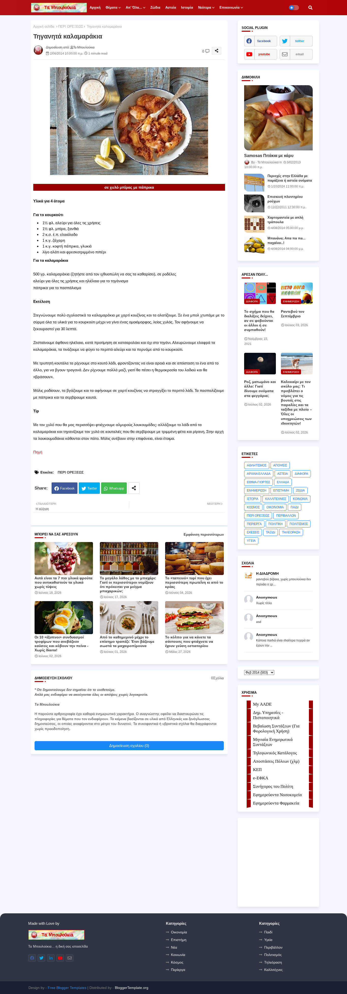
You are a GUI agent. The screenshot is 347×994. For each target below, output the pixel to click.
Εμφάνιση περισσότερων (204, 534)
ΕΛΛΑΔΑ (283, 482)
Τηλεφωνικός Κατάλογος (275, 753)
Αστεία (170, 7)
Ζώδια (155, 7)
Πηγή (37, 452)
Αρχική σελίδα (43, 26)
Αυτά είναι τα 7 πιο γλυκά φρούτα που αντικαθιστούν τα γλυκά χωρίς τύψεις (63, 582)
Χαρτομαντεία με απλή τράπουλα (285, 220)
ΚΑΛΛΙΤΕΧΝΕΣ (275, 499)
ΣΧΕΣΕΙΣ (253, 532)
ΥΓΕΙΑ (251, 541)
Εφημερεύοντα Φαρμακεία (276, 803)
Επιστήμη (178, 940)
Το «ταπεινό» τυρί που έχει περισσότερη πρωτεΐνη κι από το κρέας (194, 582)
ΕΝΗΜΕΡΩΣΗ (256, 490)
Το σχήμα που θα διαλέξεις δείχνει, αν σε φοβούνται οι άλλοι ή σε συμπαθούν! (259, 320)
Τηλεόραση (273, 962)
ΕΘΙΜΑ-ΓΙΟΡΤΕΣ (258, 482)
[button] (310, 8)
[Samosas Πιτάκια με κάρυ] (278, 117)
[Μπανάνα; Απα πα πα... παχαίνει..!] (254, 245)
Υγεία (268, 940)
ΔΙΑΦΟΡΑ (301, 474)
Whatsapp (116, 488)
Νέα (174, 947)
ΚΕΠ (257, 769)
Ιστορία (187, 7)
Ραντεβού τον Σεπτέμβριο (292, 313)
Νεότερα (204, 7)
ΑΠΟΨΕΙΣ (280, 465)
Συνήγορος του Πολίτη (273, 786)
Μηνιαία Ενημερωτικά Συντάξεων (273, 742)
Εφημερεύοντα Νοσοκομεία (277, 794)
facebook (264, 41)
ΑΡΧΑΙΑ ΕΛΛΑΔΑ (259, 474)
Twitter (92, 488)
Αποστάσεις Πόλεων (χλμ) (276, 761)
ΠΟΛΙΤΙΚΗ (276, 524)
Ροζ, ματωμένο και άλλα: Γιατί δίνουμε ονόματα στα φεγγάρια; (260, 389)
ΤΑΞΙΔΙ (270, 532)
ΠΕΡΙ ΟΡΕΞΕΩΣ (70, 26)
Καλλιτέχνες (273, 970)
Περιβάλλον (273, 947)
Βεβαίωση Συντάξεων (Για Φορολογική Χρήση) (276, 729)
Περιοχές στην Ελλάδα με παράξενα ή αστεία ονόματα (289, 178)
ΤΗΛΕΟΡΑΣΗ (291, 532)
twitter (299, 41)
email (300, 54)
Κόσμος (177, 962)
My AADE (262, 704)
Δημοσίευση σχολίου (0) (129, 745)
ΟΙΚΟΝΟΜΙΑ (275, 507)
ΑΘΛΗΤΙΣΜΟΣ (256, 465)
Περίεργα (178, 970)
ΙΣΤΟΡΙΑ (252, 499)
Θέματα (111, 7)
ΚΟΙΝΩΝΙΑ (300, 499)
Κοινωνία (178, 955)
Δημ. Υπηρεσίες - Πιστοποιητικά (268, 715)
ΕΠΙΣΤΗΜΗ (281, 490)
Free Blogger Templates (67, 988)
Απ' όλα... (134, 7)
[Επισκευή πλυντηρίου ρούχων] (254, 203)
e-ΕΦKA (260, 778)
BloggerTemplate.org (131, 988)
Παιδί (268, 932)
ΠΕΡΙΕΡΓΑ (254, 524)
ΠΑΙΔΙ (294, 507)
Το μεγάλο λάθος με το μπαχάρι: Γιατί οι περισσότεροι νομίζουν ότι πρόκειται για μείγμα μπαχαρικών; (128, 584)
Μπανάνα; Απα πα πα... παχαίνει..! (286, 240)
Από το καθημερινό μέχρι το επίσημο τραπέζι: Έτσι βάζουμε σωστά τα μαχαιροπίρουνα (127, 641)
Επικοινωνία (229, 7)
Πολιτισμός (273, 955)
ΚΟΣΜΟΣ (253, 507)
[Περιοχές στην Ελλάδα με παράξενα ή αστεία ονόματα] (254, 182)
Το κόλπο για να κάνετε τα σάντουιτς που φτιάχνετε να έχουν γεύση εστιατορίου (189, 641)
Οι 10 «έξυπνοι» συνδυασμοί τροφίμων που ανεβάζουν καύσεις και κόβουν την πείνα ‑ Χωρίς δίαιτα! (61, 643)
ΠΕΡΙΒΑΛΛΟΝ (286, 515)
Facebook (67, 488)
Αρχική (95, 7)
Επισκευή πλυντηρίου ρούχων (285, 199)
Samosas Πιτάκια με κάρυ (268, 155)
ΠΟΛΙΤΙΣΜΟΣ (299, 524)
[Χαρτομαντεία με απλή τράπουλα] (254, 224)
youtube (264, 54)
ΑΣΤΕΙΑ (282, 474)
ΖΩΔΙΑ (300, 490)
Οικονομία (179, 932)
